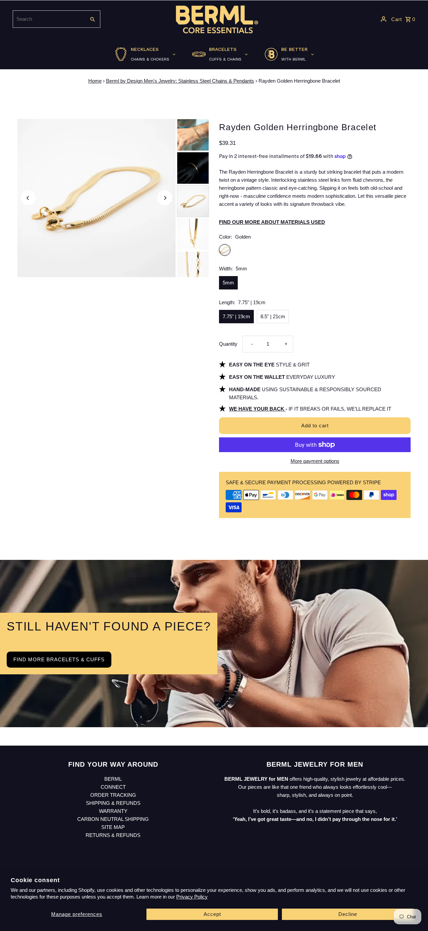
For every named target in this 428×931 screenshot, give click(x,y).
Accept (212, 914)
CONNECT (113, 787)
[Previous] (28, 197)
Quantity (228, 344)
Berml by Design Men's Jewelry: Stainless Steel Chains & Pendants (180, 81)
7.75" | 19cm (236, 316)
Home (95, 81)
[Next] (164, 197)
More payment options (315, 461)
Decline (347, 914)
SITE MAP (113, 827)
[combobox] (48, 19)
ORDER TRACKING (113, 795)
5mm (228, 282)
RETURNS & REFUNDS (113, 835)
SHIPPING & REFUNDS (113, 803)
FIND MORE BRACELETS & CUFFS (59, 659)
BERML (113, 779)
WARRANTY (113, 811)
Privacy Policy (192, 897)
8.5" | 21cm (272, 316)
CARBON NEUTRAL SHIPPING (113, 819)
